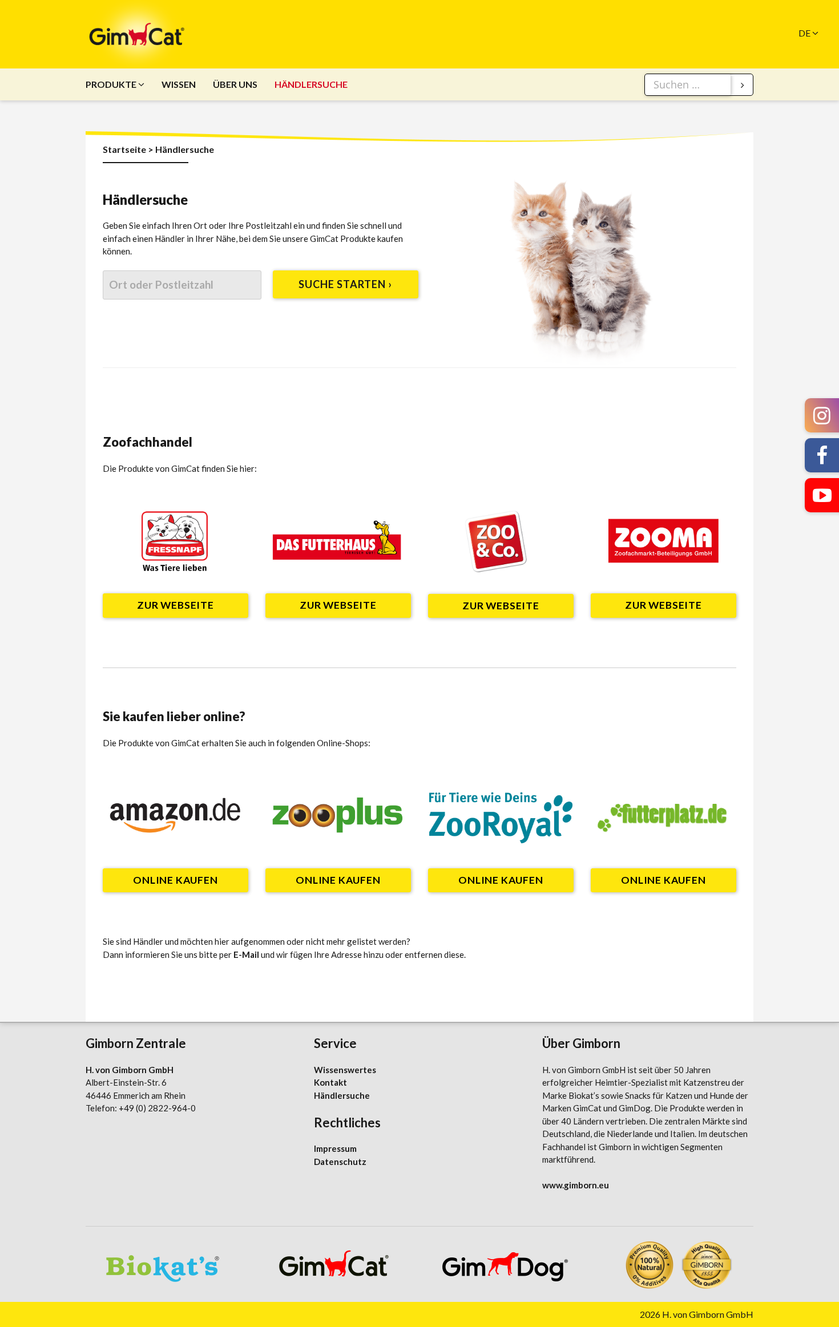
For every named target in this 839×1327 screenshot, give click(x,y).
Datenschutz (340, 1161)
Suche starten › (345, 284)
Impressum (335, 1148)
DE (804, 32)
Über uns (235, 84)
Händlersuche (311, 84)
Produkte (111, 84)
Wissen (179, 84)
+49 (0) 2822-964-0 (157, 1108)
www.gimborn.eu (575, 1185)
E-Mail (246, 954)
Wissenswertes (345, 1070)
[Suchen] (742, 85)
